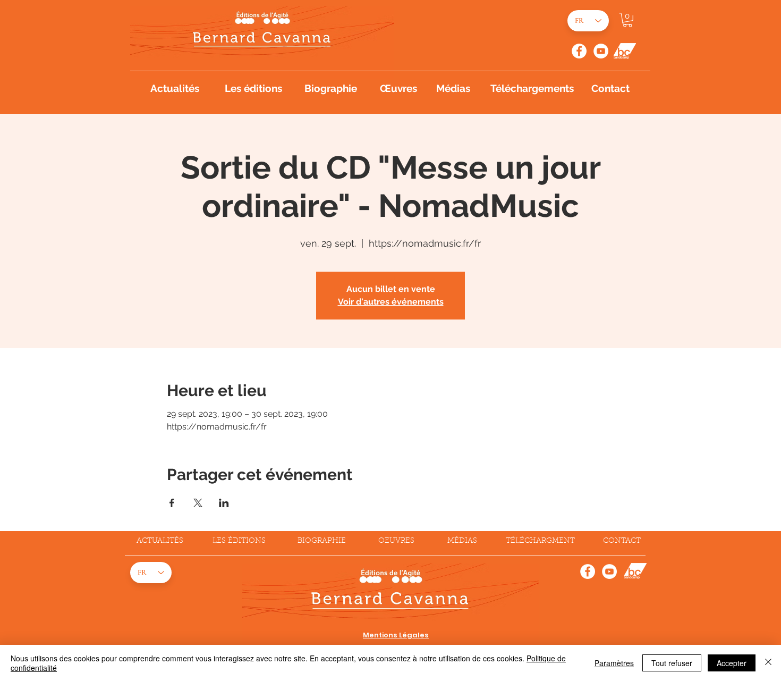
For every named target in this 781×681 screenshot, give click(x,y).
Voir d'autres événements (391, 302)
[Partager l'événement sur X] (198, 503)
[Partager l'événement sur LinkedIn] (224, 503)
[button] (627, 20)
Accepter (731, 663)
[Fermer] (768, 662)
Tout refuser (671, 663)
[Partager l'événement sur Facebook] (172, 503)
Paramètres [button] (614, 663)
